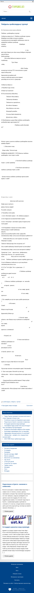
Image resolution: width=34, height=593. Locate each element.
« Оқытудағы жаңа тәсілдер (9, 405)
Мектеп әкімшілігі (9, 456)
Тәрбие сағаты (8, 465)
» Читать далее (8, 511)
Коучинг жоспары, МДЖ (11, 454)
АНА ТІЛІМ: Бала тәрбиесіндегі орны (14, 439)
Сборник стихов (17, 573)
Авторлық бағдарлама (10, 448)
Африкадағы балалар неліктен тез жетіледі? (16, 433)
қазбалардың (6, 401)
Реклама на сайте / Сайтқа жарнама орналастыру (17, 583)
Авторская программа (17, 564)
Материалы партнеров (17, 577)
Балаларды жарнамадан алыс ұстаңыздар (16, 431)
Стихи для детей (9, 461)
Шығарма (7, 467)
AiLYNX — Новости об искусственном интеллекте (18, 589)
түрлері (18, 401)
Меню (2, 1)
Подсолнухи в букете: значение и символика (17, 422)
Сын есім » (30, 405)
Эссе (5, 469)
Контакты (17, 580)
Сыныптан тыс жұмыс (10, 463)
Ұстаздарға (7, 450)
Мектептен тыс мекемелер (11, 457)
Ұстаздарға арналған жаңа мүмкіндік (14, 424)
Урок (17, 567)
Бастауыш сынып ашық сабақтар (12, 30)
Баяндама (7, 452)
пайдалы (13, 401)
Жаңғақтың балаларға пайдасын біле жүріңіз (17, 429)
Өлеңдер (6, 471)
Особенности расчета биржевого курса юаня (17, 420)
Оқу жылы (7, 459)
